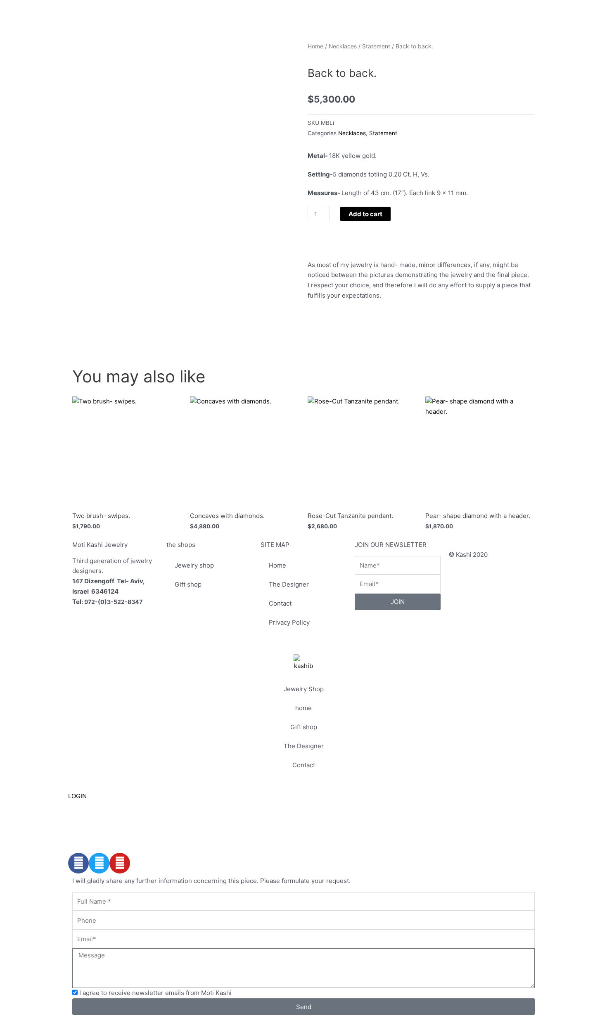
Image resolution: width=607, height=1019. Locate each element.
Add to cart (365, 214)
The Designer (289, 584)
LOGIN (77, 796)
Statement (376, 46)
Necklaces (343, 46)
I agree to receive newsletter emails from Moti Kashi (155, 993)
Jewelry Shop (304, 689)
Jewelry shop (194, 565)
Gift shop (188, 584)
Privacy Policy (289, 622)
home (303, 708)
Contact (280, 603)
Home (315, 46)
